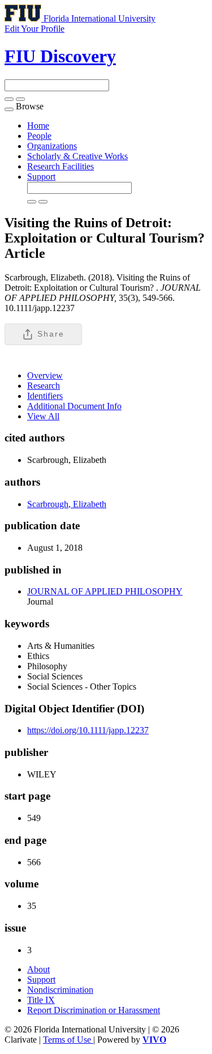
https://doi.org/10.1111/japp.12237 (88, 730)
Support (41, 176)
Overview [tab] (45, 375)
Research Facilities (60, 166)
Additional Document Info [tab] (74, 406)
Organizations (52, 146)
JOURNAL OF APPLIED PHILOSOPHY (105, 591)
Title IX (41, 1000)
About (38, 969)
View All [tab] (43, 416)
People (39, 136)
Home (38, 125)
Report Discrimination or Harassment (93, 1010)
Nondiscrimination (60, 989)
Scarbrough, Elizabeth (66, 504)
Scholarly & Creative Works (77, 156)
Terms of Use (68, 1039)
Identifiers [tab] (45, 396)
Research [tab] (43, 385)
